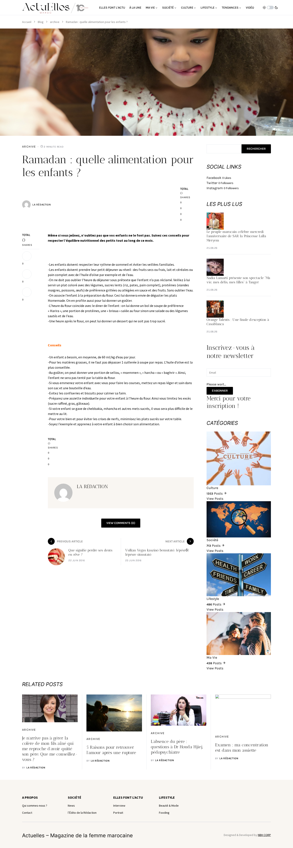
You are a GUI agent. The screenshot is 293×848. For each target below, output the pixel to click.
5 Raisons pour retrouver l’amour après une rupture (111, 750)
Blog (41, 22)
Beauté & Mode (169, 805)
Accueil (26, 22)
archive (54, 22)
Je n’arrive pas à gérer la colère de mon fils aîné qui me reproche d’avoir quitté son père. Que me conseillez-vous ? (50, 748)
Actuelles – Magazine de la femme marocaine (77, 835)
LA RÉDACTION (41, 204)
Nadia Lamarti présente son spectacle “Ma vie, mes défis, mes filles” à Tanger (238, 280)
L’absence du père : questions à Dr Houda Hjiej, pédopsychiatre (177, 747)
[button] (270, 7)
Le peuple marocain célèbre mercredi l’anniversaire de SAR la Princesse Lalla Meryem (236, 236)
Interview (119, 805)
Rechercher (256, 149)
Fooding (164, 813)
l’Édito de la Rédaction (82, 813)
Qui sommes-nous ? (34, 805)
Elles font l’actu (128, 797)
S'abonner (220, 390)
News (71, 805)
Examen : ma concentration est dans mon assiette (241, 747)
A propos (30, 797)
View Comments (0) (120, 523)
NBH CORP (264, 835)
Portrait (118, 813)
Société (74, 797)
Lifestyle (167, 797)
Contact (27, 813)
